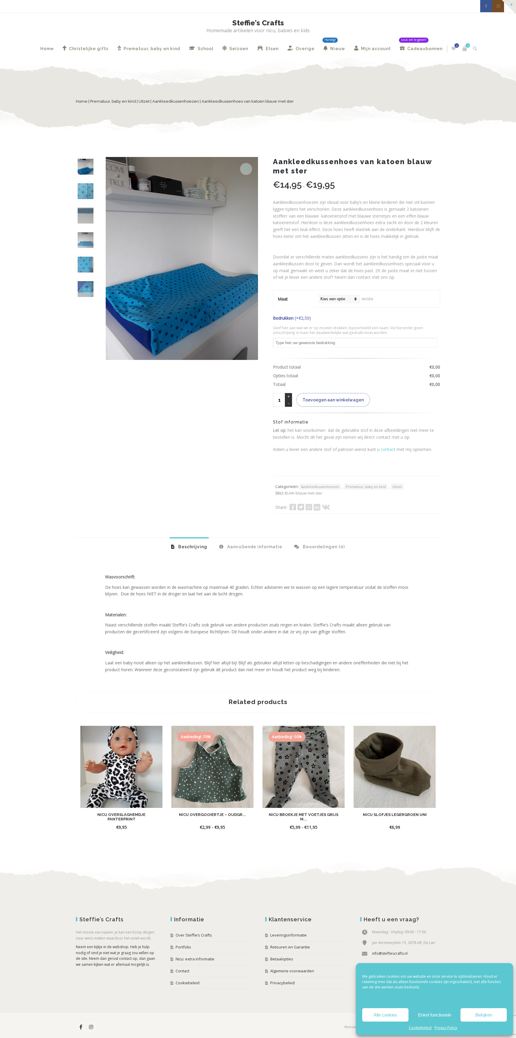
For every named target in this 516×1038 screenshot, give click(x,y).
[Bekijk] (138, 827)
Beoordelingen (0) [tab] (323, 546)
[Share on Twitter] (301, 507)
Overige (304, 48)
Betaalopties (281, 959)
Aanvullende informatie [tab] (254, 546)
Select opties (115, 827)
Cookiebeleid (420, 1027)
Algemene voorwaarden (292, 971)
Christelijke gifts (88, 48)
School (205, 48)
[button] (246, 169)
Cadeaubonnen (424, 48)
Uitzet (144, 101)
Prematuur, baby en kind (151, 48)
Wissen (367, 299)
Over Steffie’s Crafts (194, 935)
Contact (182, 971)
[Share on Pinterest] (309, 507)
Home (47, 48)
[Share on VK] (326, 507)
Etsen (272, 48)
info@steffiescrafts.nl (390, 953)
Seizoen (238, 48)
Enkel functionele (434, 1014)
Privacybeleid (282, 982)
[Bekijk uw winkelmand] (465, 49)
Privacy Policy (445, 1027)
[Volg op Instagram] (498, 6)
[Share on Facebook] (293, 507)
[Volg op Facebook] (486, 6)
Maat (283, 299)
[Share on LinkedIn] (317, 507)
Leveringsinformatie (288, 935)
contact (388, 449)
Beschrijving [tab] (192, 546)
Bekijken (483, 1014)
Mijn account (375, 48)
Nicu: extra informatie (195, 959)
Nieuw (337, 48)
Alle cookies (385, 1014)
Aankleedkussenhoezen (175, 101)
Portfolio (183, 947)
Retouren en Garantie (290, 947)
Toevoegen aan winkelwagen (333, 400)
